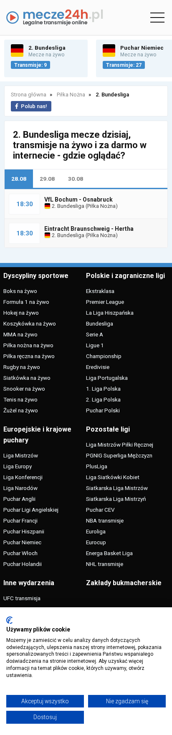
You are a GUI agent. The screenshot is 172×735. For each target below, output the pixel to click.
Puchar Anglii (19, 498)
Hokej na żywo (21, 312)
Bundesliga (99, 323)
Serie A (94, 334)
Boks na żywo (20, 291)
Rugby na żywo (21, 367)
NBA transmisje (105, 520)
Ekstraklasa (100, 291)
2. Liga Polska (103, 399)
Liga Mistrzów (20, 455)
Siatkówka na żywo (27, 377)
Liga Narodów (20, 488)
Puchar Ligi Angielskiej (30, 509)
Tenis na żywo (20, 399)
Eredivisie (97, 367)
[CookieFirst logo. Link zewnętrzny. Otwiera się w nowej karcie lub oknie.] (9, 620)
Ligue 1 (95, 345)
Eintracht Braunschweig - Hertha (89, 228)
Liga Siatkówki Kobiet (112, 477)
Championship (103, 356)
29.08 (47, 178)
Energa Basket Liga (109, 553)
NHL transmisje (104, 564)
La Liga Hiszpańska (110, 312)
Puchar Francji (20, 520)
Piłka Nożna (101, 206)
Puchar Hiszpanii (23, 531)
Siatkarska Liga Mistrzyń (116, 498)
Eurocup (96, 542)
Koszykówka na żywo (29, 323)
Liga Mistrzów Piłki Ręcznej (119, 444)
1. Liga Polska (103, 388)
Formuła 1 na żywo (26, 301)
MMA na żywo (20, 334)
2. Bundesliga (67, 206)
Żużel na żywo (20, 410)
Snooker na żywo (24, 388)
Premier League (105, 301)
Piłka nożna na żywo (28, 345)
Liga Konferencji (23, 477)
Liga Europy (17, 466)
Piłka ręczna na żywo (29, 356)
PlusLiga (96, 466)
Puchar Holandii (22, 564)
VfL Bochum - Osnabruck (78, 199)
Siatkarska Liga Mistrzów (117, 488)
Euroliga (96, 531)
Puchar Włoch (20, 553)
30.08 (75, 178)
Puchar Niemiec (22, 542)
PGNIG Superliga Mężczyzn (119, 455)
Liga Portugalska (107, 377)
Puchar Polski (103, 410)
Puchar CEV (100, 509)
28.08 (18, 178)
